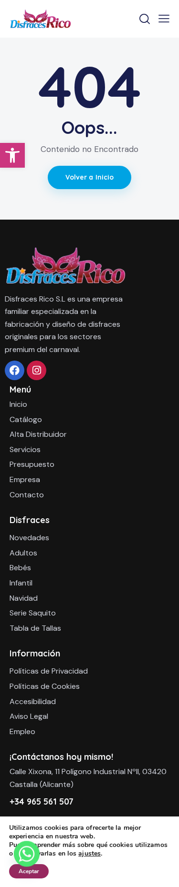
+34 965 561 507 (42, 801)
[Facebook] (14, 370)
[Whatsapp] (27, 862)
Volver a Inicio (89, 177)
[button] (12, 155)
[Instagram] (36, 370)
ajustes (89, 853)
